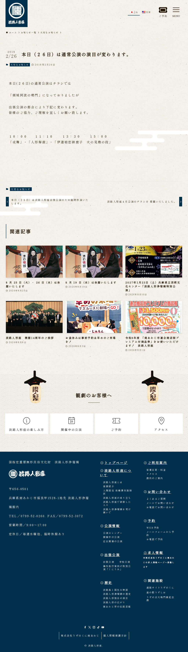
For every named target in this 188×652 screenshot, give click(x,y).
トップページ (116, 462)
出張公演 (112, 554)
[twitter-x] (89, 627)
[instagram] (94, 627)
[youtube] (102, 627)
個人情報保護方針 (115, 635)
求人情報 (155, 552)
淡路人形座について (116, 472)
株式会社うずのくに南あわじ (80, 635)
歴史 (108, 582)
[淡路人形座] (17, 13)
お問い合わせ (159, 491)
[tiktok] (98, 627)
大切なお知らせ (20, 64)
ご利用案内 (157, 462)
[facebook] (85, 627)
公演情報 (112, 525)
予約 (152, 520)
